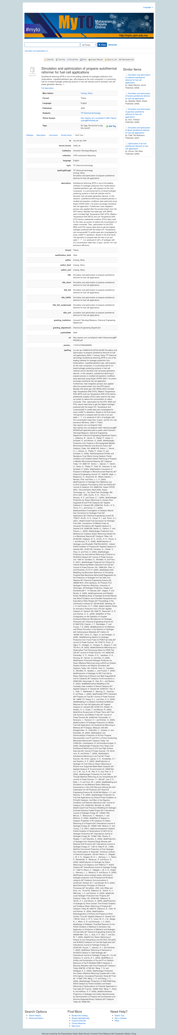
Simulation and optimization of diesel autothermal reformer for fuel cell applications (137, 130)
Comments (53, 135)
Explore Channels (79, 1020)
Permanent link (128, 59)
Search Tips (119, 1015)
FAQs (117, 1020)
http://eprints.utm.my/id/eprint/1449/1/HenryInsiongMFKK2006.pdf (98, 119)
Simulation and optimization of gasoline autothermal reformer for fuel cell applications (137, 113)
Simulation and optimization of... (37, 51)
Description (41, 135)
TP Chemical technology (91, 113)
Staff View (79, 135)
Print (84, 59)
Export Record (97, 59)
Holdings (29, 135)
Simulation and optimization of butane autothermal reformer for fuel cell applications (137, 96)
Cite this (50, 59)
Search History (35, 1015)
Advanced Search (36, 1018)
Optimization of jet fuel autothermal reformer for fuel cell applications (136, 146)
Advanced (112, 44)
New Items (76, 1026)
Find (103, 44)
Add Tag (112, 126)
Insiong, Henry (86, 93)
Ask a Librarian (121, 1018)
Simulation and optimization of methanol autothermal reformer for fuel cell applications (137, 78)
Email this (74, 59)
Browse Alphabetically (81, 1018)
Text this (61, 59)
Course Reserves (79, 1023)
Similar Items (66, 135)
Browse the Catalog (79, 1015)
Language (147, 7)
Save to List (112, 59)
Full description (47, 88)
